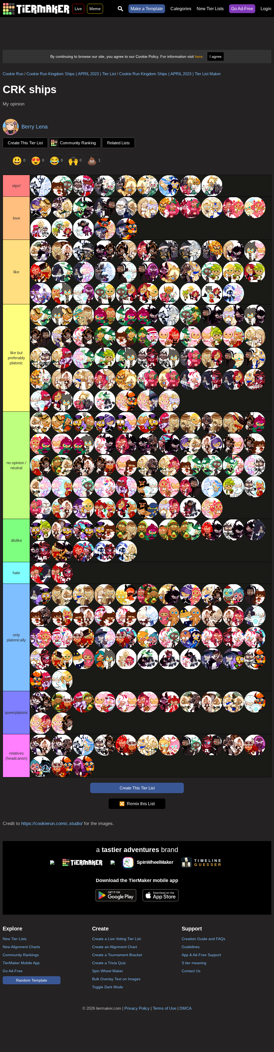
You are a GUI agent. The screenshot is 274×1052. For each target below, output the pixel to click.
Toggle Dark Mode (107, 987)
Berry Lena (34, 127)
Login (266, 8)
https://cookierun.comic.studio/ (52, 823)
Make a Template (147, 8)
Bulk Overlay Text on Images (116, 979)
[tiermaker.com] (36, 9)
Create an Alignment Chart (114, 947)
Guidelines (191, 947)
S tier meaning (194, 963)
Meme (95, 8)
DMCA (186, 1008)
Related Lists (118, 143)
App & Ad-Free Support (201, 955)
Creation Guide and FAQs (203, 939)
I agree (216, 56)
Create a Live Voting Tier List (116, 939)
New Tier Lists (210, 8)
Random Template (31, 980)
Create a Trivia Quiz (109, 963)
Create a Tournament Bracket (117, 955)
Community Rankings (21, 955)
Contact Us (191, 971)
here (199, 56)
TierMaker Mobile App (21, 963)
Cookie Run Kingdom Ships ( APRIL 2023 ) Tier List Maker (170, 73)
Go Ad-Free (242, 8)
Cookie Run (13, 73)
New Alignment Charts (21, 947)
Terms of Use (164, 1008)
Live (78, 8)
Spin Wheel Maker (107, 971)
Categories (180, 8)
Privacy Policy (137, 1008)
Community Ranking (78, 143)
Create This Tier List (25, 143)
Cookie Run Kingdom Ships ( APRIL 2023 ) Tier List (71, 73)
